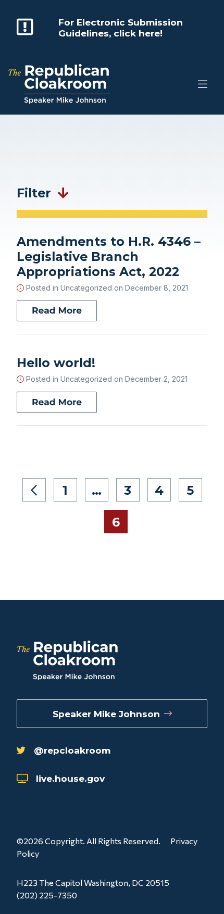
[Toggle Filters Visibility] (63, 193)
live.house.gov (70, 778)
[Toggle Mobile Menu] (182, 85)
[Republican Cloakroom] (59, 85)
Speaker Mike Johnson (106, 713)
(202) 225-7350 (47, 895)
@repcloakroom (72, 750)
